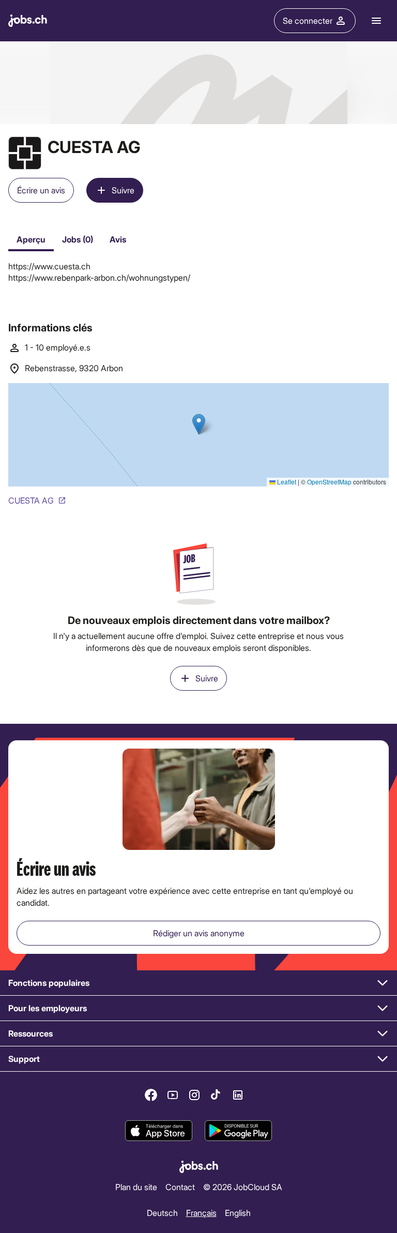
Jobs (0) (77, 239)
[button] (198, 983)
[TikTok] (216, 1095)
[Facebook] (151, 1095)
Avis (118, 239)
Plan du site (136, 1186)
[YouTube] (172, 1095)
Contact (180, 1186)
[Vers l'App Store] (158, 1131)
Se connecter (307, 20)
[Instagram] (194, 1095)
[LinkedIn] (238, 1095)
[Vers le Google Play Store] (238, 1131)
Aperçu (31, 239)
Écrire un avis (41, 190)
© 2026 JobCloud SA (242, 1186)
